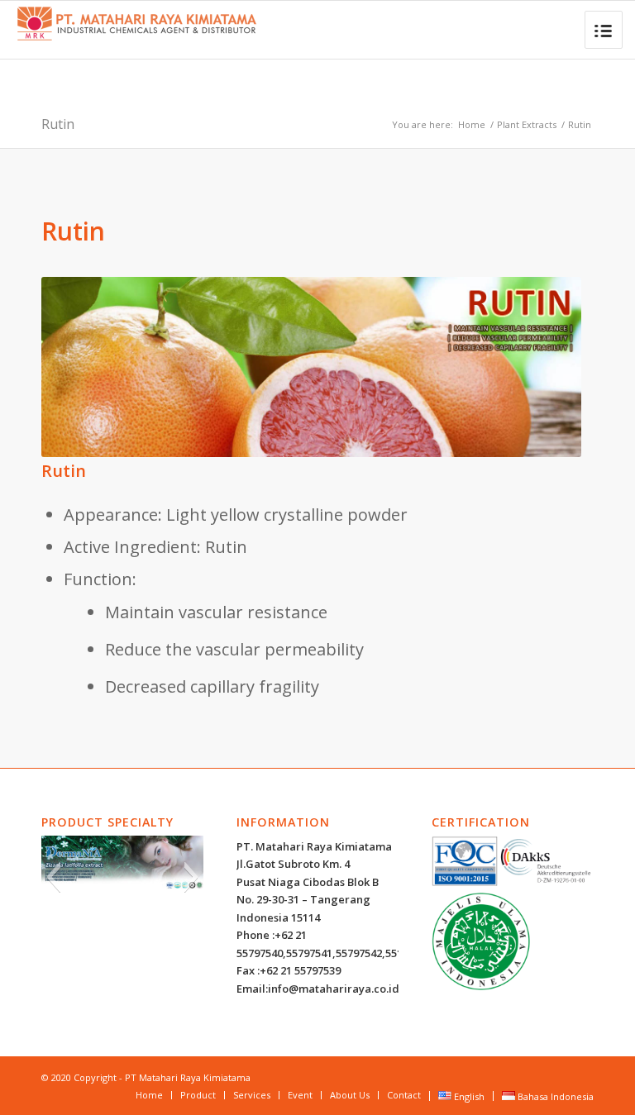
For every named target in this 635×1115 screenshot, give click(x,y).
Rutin (57, 124)
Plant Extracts (526, 124)
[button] (53, 876)
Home (471, 124)
